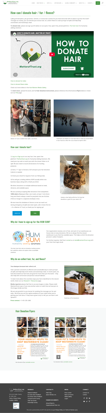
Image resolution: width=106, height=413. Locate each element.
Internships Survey (33, 402)
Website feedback (32, 392)
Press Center (68, 392)
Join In (17, 213)
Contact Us (86, 392)
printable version (30, 362)
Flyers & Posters (69, 394)
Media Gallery (68, 396)
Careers (85, 394)
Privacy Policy (59, 410)
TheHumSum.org (21, 159)
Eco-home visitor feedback (35, 396)
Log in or (17, 156)
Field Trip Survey (32, 400)
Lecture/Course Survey (34, 398)
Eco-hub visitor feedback (34, 394)
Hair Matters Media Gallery (37, 87)
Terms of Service (69, 410)
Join (98, 3)
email (68, 240)
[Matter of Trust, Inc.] (16, 390)
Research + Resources (31, 281)
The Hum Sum (74, 26)
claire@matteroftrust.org (82, 240)
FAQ (17, 93)
